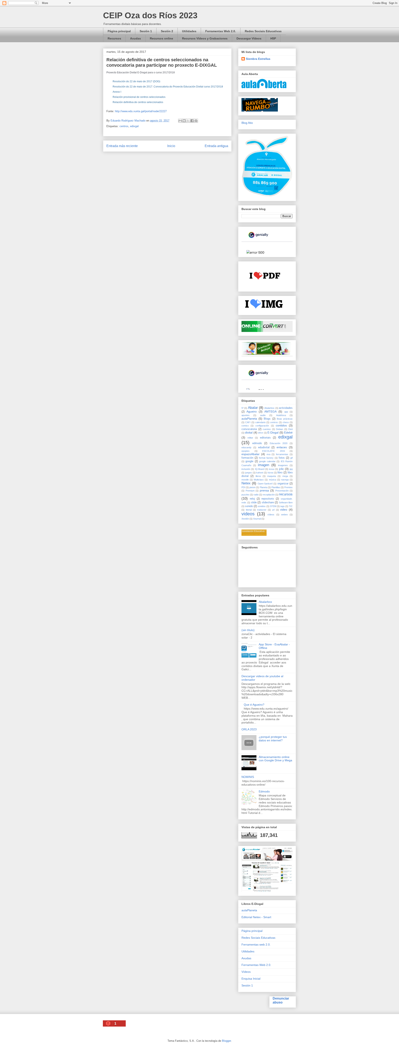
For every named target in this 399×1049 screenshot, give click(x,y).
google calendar (267, 461)
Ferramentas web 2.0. (256, 944)
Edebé (288, 432)
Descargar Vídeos (248, 38)
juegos (248, 472)
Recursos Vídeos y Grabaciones (205, 38)
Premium (250, 490)
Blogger (226, 1040)
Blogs (267, 418)
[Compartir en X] (188, 121)
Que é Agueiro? (254, 704)
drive (260, 432)
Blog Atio (247, 122)
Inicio (171, 146)
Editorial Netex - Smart (256, 917)
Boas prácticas (285, 419)
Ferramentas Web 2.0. (220, 31)
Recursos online (161, 38)
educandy (246, 447)
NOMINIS (247, 777)
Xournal (257, 518)
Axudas (135, 38)
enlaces (282, 447)
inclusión (245, 469)
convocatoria (249, 429)
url (273, 510)
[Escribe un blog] (184, 121)
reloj (252, 498)
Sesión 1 (146, 31)
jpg (291, 469)
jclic (281, 468)
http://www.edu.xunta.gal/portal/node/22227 (141, 111)
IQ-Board (259, 469)
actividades (286, 408)
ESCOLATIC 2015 (273, 451)
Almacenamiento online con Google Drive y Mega (275, 758)
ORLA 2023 (249, 729)
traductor (261, 510)
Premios (288, 487)
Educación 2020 (279, 443)
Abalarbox (269, 408)
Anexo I (117, 91)
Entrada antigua (216, 146)
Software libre (286, 502)
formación (247, 457)
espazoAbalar (250, 454)
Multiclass (259, 479)
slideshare (268, 502)
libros (258, 476)
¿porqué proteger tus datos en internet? (273, 738)
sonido (249, 506)
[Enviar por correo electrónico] (180, 121)
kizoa (270, 472)
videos (248, 513)
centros (123, 126)
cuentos (267, 429)
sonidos (262, 506)
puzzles (245, 494)
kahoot (259, 472)
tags (282, 506)
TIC (291, 506)
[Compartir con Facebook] (192, 121)
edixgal (134, 126)
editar (250, 437)
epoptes (245, 451)
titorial (249, 510)
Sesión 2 (167, 31)
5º (242, 408)
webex (284, 514)
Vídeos (246, 971)
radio (256, 494)
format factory (266, 458)
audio (263, 415)
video (283, 509)
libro (279, 472)
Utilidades (189, 31)
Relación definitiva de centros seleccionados (138, 102)
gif (291, 458)
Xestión (245, 518)
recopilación (269, 494)
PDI (243, 487)
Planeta (263, 487)
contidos (281, 425)
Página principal (119, 31)
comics (245, 425)
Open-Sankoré (265, 483)
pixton (252, 487)
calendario (260, 422)
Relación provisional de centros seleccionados (139, 97)
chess (286, 422)
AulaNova (281, 415)
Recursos (114, 38)
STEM (273, 506)
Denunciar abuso (281, 1000)
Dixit (290, 429)
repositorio (267, 498)
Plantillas (275, 487)
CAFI (247, 422)
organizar (282, 483)
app (286, 411)
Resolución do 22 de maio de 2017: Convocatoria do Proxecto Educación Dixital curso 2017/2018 (168, 86)
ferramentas (282, 454)
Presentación (282, 490)
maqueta (271, 476)
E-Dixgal (272, 432)
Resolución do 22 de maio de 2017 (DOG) (136, 81)
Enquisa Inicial (250, 978)
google (249, 461)
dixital (248, 432)
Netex (246, 483)
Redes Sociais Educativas (263, 31)
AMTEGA (270, 411)
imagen (263, 465)
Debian (279, 429)
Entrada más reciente (122, 146)
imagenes (283, 465)
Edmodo (264, 791)
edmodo (257, 443)
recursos (286, 494)
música (272, 479)
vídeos (270, 514)
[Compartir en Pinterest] (196, 121)
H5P (273, 38)
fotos (282, 457)
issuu (271, 469)
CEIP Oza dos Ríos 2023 (150, 15)
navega (285, 479)
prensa (264, 490)
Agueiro (251, 411)
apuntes (245, 415)
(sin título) (248, 630)
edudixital (264, 447)
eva (268, 454)
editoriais (265, 437)
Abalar (253, 408)
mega (285, 476)
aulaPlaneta (249, 418)
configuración (262, 425)
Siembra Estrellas (258, 58)
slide (254, 502)
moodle (245, 479)
